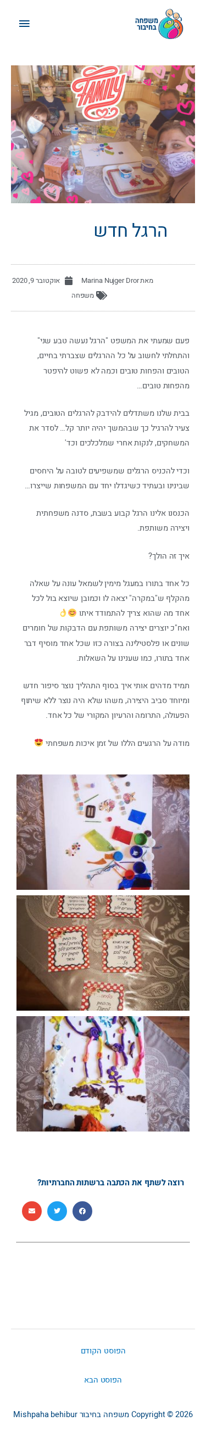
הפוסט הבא (103, 1380)
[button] (82, 1211)
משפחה (82, 295)
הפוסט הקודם (103, 1351)
